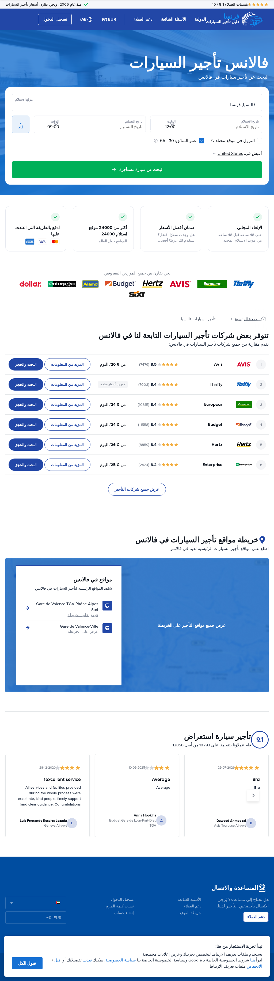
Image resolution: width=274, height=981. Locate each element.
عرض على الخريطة (83, 615)
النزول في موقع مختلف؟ (233, 140)
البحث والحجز (26, 364)
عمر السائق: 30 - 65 (178, 140)
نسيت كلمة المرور (119, 906)
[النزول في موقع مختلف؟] (259, 140)
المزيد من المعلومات (67, 364)
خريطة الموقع (190, 913)
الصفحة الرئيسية (248, 319)
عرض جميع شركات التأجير (137, 489)
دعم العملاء (143, 19)
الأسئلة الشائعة (173, 19)
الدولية (200, 19)
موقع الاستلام (24, 99)
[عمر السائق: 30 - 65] (201, 140)
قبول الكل (27, 963)
